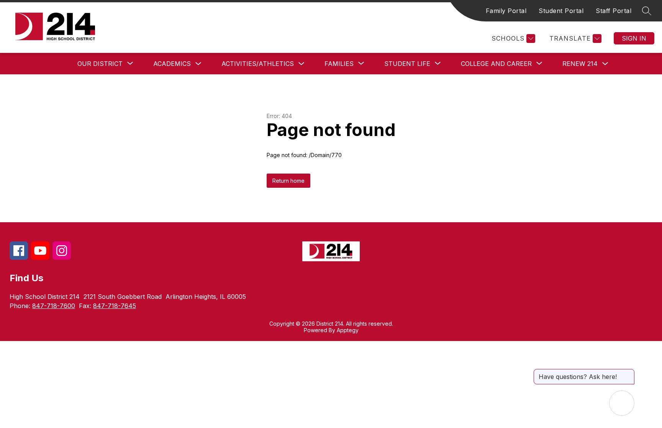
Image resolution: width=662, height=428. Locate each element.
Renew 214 (580, 63)
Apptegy (348, 330)
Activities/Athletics (257, 63)
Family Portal (506, 11)
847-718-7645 (114, 306)
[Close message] (628, 372)
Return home (288, 180)
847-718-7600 (53, 306)
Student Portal (561, 11)
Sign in (634, 38)
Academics (172, 63)
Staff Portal (613, 11)
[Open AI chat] (622, 403)
